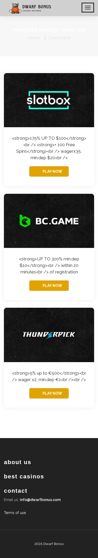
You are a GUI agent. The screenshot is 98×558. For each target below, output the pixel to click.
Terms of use (15, 513)
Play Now (52, 171)
